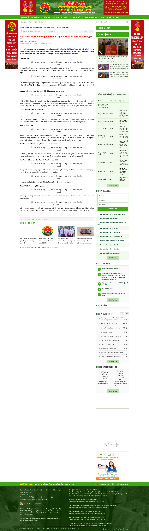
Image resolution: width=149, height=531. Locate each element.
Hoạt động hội (36, 17)
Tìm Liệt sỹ (112, 209)
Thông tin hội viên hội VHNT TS (112, 94)
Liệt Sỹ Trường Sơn (104, 190)
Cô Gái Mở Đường (106, 332)
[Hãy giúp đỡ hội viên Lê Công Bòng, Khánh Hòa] (121, 375)
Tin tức (31, 22)
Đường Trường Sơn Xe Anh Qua (110, 328)
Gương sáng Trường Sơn (94, 17)
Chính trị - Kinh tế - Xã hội (73, 17)
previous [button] (122, 313)
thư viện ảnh (102, 305)
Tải (124, 320)
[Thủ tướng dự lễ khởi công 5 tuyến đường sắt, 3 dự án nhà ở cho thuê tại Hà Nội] (66, 231)
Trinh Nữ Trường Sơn (107, 344)
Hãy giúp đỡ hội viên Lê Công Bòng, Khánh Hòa (120, 383)
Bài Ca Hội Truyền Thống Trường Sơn (112, 352)
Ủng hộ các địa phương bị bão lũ (103, 383)
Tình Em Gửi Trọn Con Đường (110, 340)
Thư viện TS (110, 17)
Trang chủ (25, 17)
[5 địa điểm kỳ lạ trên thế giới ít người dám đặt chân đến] (28, 231)
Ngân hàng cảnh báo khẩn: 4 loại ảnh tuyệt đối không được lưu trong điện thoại (84, 241)
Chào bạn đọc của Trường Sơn (111, 268)
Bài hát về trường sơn (105, 313)
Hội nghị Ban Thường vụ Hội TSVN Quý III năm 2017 (115, 284)
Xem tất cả (113, 185)
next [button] (127, 313)
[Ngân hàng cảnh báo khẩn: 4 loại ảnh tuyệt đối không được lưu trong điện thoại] (85, 231)
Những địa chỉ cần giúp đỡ (107, 367)
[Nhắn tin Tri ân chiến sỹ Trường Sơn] (112, 444)
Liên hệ (118, 17)
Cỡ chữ (84, 31)
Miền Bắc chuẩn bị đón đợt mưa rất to (40, 247)
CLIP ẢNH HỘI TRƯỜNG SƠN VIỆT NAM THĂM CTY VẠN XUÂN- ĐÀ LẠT (112, 58)
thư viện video (106, 34)
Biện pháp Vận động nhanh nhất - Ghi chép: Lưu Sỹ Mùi (47, 241)
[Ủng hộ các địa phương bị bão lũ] (105, 375)
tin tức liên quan (27, 223)
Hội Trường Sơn (107, 288)
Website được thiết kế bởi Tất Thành (116, 529)
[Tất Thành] (107, 479)
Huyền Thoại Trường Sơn (108, 348)
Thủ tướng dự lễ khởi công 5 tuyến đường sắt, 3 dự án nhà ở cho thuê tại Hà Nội (66, 241)
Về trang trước (26, 219)
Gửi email (37, 219)
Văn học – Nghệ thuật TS (53, 17)
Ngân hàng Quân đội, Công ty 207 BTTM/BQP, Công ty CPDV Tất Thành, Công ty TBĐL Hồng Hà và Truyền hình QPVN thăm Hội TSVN (114, 276)
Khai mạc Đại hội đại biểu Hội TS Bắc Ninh (113, 294)
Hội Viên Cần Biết (40, 22)
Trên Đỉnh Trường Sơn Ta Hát (109, 324)
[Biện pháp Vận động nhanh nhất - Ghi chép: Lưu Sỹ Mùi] (47, 231)
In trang (46, 219)
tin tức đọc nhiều (103, 263)
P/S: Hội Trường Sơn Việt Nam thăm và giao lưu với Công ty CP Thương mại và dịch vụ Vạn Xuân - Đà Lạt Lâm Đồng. (119, 74)
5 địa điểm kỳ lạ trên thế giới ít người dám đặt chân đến (28, 241)
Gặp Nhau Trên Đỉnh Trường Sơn (111, 336)
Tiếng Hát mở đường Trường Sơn (111, 356)
